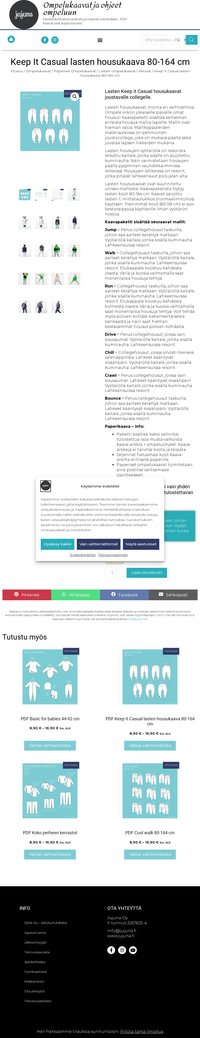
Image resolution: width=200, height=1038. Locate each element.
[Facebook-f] (45, 40)
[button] (100, 40)
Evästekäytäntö (83, 554)
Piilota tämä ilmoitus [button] (141, 1031)
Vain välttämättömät (99, 544)
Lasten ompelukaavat (117, 71)
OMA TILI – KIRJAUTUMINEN (45, 923)
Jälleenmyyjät (35, 942)
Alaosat (145, 71)
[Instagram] (55, 40)
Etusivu (17, 71)
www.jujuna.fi (120, 936)
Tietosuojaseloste (113, 554)
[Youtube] (133, 950)
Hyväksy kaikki (57, 544)
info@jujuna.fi (138, 619)
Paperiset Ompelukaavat (75, 71)
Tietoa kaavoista (37, 952)
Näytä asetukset (141, 544)
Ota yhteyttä (34, 991)
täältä (160, 615)
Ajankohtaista (34, 962)
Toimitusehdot (35, 972)
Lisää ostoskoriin (146, 572)
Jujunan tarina (35, 933)
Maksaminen (34, 981)
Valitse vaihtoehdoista (50, 745)
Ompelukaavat (38, 71)
